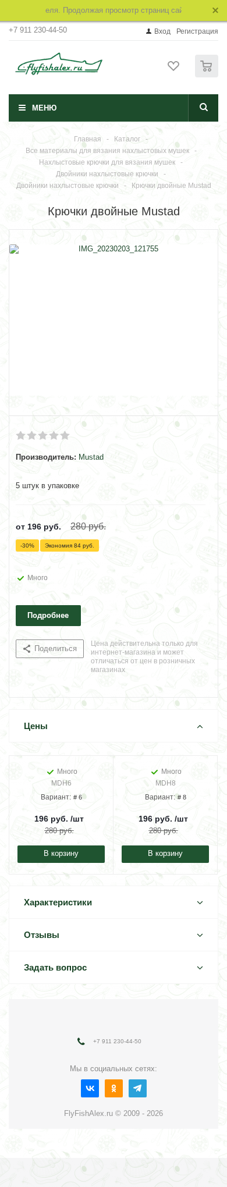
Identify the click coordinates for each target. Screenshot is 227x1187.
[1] (21, 435)
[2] (32, 435)
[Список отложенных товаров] (174, 70)
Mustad (91, 457)
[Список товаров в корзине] (208, 75)
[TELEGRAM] (138, 1088)
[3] (43, 435)
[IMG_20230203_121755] (113, 320)
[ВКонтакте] (90, 1088)
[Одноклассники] (114, 1088)
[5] (65, 435)
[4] (54, 435)
